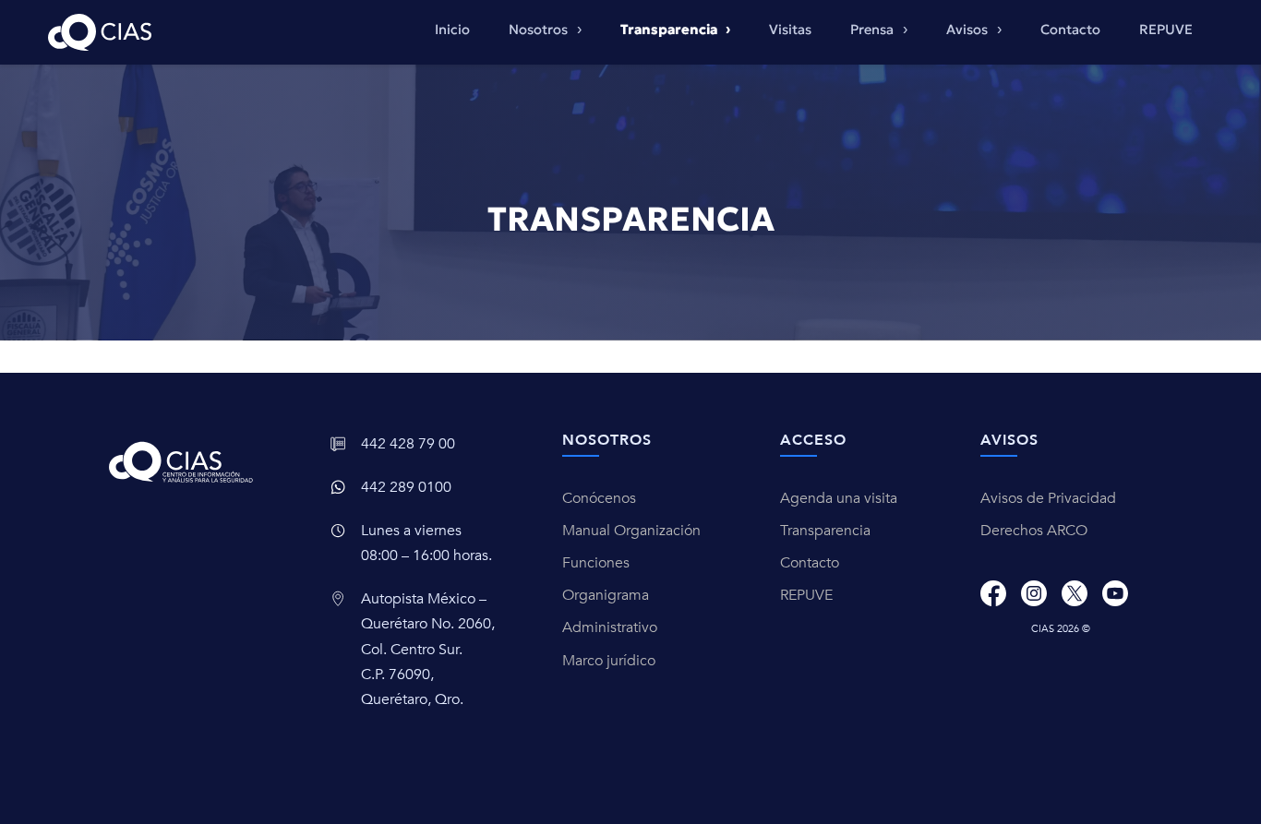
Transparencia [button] (670, 29)
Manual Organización (631, 530)
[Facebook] (993, 593)
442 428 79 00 (408, 444)
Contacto (1070, 29)
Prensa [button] (873, 29)
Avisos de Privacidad (1048, 498)
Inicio (452, 29)
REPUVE (1166, 29)
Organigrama (605, 595)
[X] (1074, 593)
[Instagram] (1034, 593)
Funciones (596, 563)
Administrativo (609, 627)
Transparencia (825, 530)
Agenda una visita (838, 498)
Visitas (790, 29)
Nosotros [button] (540, 29)
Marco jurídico (608, 661)
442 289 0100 (406, 487)
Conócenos (599, 498)
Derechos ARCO (1033, 530)
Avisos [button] (968, 29)
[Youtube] (1115, 593)
